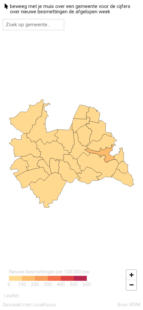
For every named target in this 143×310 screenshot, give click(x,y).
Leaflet (11, 295)
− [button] (131, 285)
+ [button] (131, 275)
